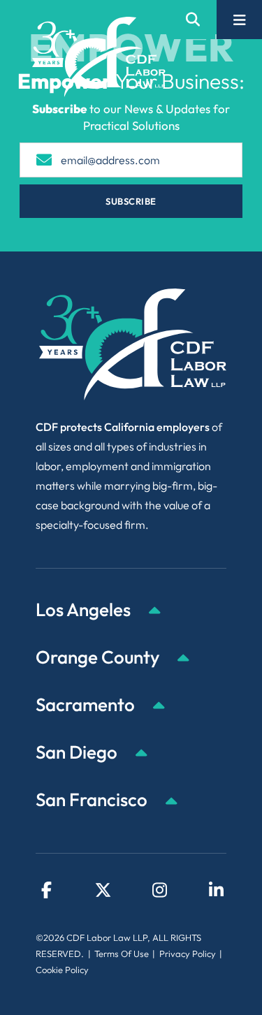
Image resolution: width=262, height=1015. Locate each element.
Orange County (99, 657)
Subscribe (131, 201)
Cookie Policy (62, 969)
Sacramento (87, 704)
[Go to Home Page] (99, 57)
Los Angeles (85, 609)
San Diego (78, 752)
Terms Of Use (121, 953)
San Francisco (93, 799)
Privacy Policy (187, 953)
